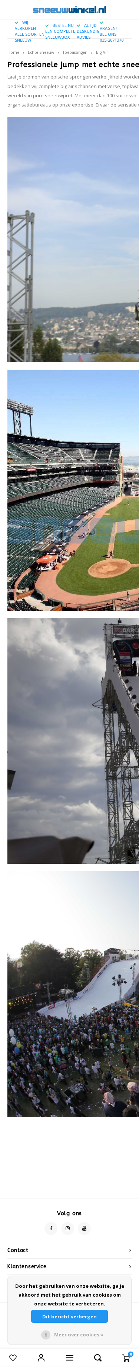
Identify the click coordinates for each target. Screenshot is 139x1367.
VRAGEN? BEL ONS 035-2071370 (111, 33)
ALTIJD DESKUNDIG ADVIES (88, 31)
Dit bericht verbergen (69, 1316)
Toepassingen (75, 52)
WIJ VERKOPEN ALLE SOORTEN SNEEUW (29, 31)
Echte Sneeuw (41, 52)
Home (13, 52)
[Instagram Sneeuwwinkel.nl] (67, 1228)
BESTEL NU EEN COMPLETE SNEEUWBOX (60, 31)
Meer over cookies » (78, 1334)
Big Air (102, 52)
